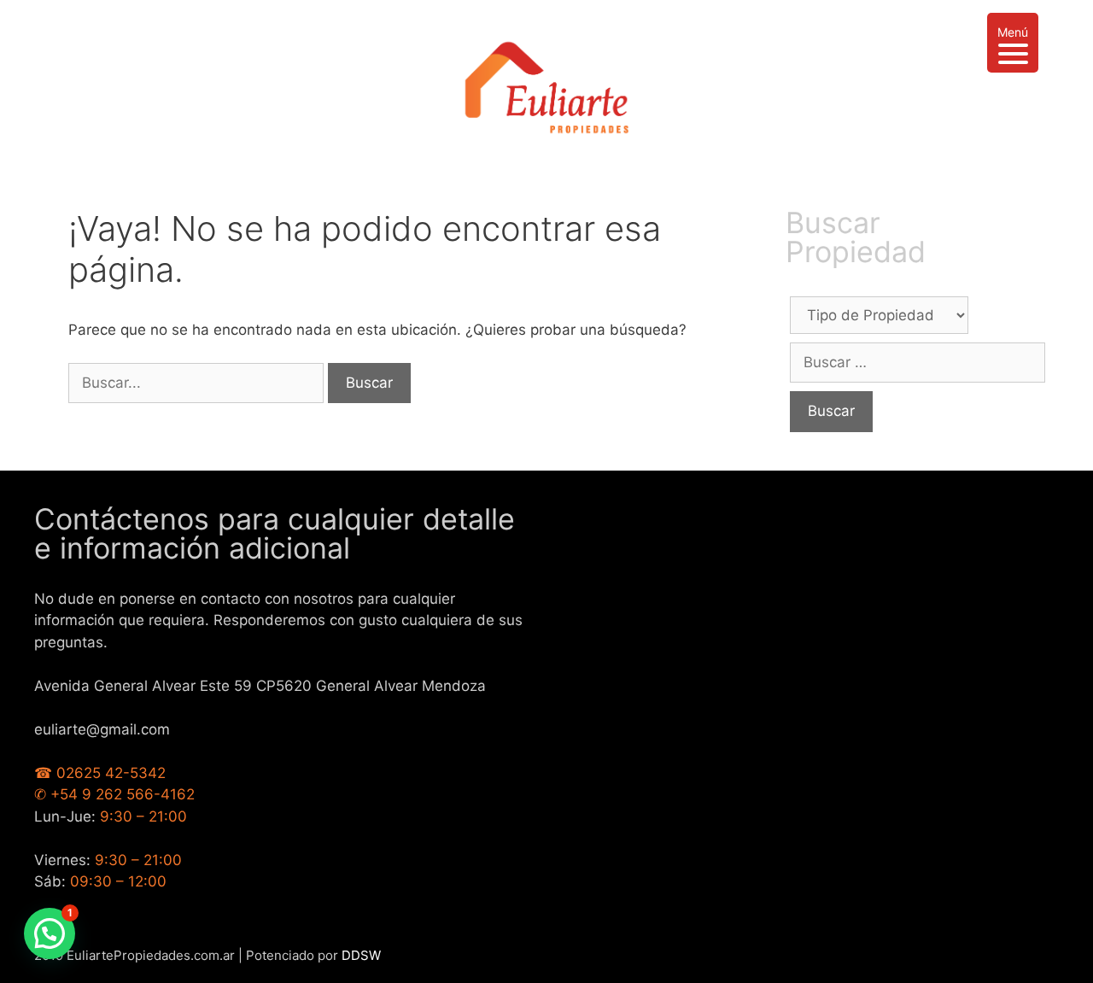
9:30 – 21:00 (143, 816)
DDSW (361, 955)
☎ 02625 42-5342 (100, 772)
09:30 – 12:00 (118, 881)
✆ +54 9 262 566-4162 (114, 794)
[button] (49, 933)
